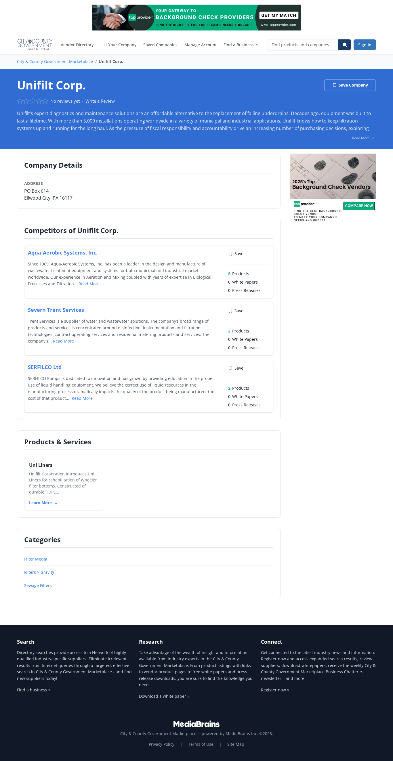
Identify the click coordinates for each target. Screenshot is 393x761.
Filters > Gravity (39, 572)
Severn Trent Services (56, 309)
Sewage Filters (38, 585)
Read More (89, 283)
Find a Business (239, 44)
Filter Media (35, 559)
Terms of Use (200, 744)
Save (238, 253)
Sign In (364, 44)
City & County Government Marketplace (55, 61)
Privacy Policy (161, 744)
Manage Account (200, 44)
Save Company (353, 85)
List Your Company (118, 44)
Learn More (40, 502)
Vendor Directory (77, 44)
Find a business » (33, 690)
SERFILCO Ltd (45, 367)
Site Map (235, 744)
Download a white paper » (164, 696)
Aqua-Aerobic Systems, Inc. (63, 252)
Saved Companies (160, 44)
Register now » (275, 690)
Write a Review (100, 101)
